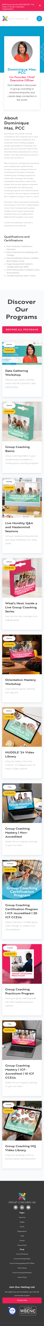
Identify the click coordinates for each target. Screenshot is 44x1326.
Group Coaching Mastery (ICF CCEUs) (22, 1263)
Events (22, 1226)
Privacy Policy (22, 1245)
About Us (22, 1217)
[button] (39, 18)
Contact (22, 1240)
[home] (16, 18)
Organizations (22, 1231)
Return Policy (22, 1277)
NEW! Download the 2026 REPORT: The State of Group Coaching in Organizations (18, 6)
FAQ (22, 1236)
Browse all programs (22, 330)
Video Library (22, 1268)
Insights (22, 1222)
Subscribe (22, 1300)
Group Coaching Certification (22, 1272)
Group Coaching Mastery (22, 1258)
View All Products (22, 1254)
